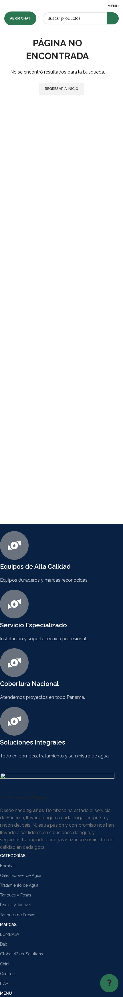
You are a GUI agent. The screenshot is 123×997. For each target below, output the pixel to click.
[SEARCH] (113, 18)
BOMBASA (9, 934)
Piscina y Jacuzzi (15, 904)
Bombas (7, 865)
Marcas (8, 924)
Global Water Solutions (21, 954)
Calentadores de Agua (20, 875)
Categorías (12, 855)
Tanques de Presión (18, 915)
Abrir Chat (20, 18)
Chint (4, 964)
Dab (3, 944)
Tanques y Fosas (15, 895)
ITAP (4, 983)
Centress (8, 973)
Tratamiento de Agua (19, 885)
